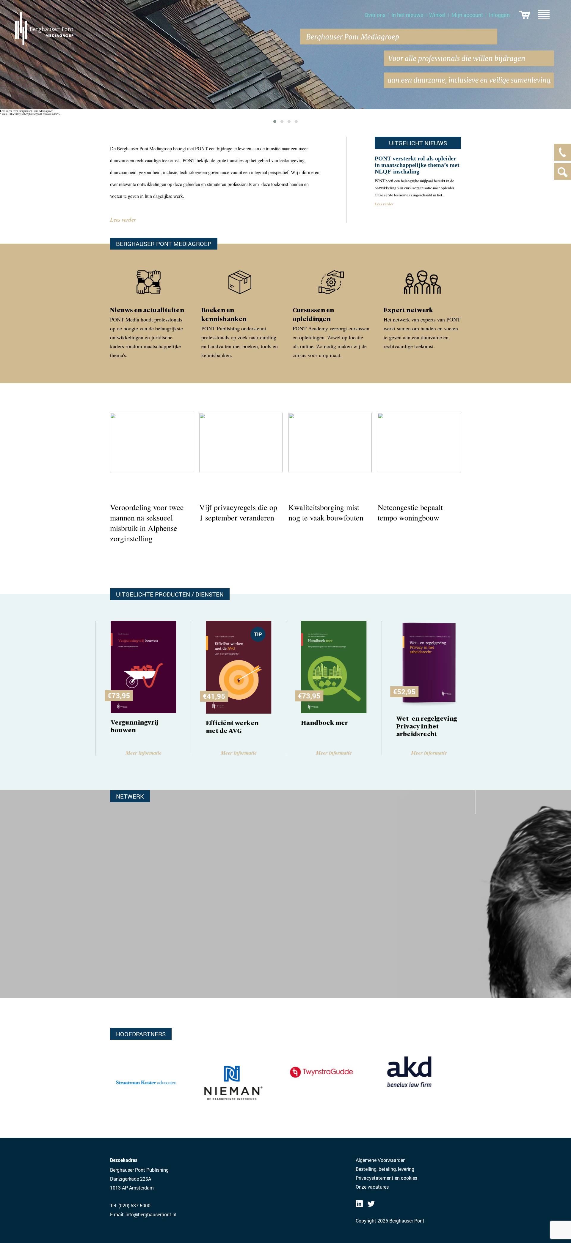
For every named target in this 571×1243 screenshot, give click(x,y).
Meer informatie (143, 753)
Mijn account (467, 14)
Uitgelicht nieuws (418, 143)
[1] (524, 15)
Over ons (375, 14)
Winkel (437, 14)
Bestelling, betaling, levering (385, 1169)
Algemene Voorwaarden (381, 1160)
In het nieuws (407, 14)
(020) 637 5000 (134, 1205)
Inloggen (499, 14)
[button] (274, 121)
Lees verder (123, 219)
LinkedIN (359, 1203)
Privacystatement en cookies (386, 1178)
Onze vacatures (372, 1187)
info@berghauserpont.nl (151, 1214)
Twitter (371, 1203)
